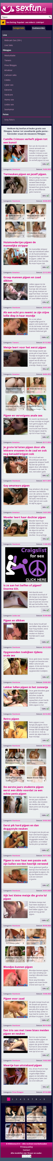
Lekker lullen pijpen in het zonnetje (25, 687)
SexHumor (9, 109)
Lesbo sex (9, 104)
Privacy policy (26, 1147)
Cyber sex (8, 85)
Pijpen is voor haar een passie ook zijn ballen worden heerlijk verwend (25, 862)
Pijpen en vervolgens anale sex (22, 415)
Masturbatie (9, 55)
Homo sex (9, 99)
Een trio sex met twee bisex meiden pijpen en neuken (26, 1032)
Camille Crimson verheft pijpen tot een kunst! (25, 140)
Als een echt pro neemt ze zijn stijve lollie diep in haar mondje (26, 314)
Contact (26, 1150)
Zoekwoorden (38, 28)
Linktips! (40, 22)
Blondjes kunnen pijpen (18, 967)
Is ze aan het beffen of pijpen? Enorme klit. (22, 587)
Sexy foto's (9, 119)
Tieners (7, 60)
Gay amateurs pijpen (16, 485)
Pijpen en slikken (14, 620)
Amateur (8, 70)
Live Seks (8, 45)
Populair (20, 22)
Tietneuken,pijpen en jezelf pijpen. (25, 174)
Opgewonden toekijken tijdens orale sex (22, 653)
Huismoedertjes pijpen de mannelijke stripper (19, 244)
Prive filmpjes (10, 65)
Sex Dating (11, 22)
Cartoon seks (10, 75)
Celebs (7, 80)
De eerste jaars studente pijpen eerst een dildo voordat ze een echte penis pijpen (23, 790)
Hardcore (8, 94)
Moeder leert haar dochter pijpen (24, 517)
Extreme (8, 89)
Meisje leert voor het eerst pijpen (24, 347)
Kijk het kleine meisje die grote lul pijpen (25, 897)
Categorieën (18, 28)
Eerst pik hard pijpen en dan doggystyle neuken (21, 827)
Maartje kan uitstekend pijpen (22, 1065)
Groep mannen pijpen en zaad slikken (22, 279)
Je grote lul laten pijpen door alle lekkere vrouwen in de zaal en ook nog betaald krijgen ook (25, 450)
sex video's (30, 22)
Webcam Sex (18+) (13, 40)
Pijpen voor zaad (13, 998)
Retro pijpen (11, 718)
